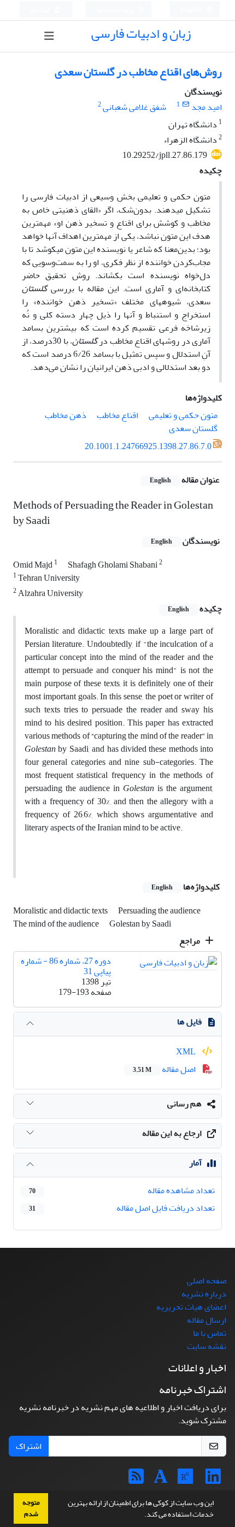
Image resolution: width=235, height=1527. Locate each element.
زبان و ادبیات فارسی (141, 33)
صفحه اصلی (206, 1280)
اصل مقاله (165, 1069)
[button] (141, 1515)
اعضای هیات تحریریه (191, 1307)
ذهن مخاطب (65, 415)
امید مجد (206, 107)
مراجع (190, 941)
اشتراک (29, 1446)
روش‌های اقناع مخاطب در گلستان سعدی (138, 71)
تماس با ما (209, 1333)
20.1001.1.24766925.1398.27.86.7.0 (148, 446)
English (191, 10)
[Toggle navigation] (49, 36)
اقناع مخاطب (117, 415)
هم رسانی (184, 1103)
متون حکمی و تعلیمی (183, 415)
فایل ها (189, 1021)
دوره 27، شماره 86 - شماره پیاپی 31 (66, 966)
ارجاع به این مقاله (172, 1133)
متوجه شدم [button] (31, 1508)
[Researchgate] (185, 1480)
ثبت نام (41, 10)
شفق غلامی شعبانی (134, 107)
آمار (195, 1162)
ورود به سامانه (115, 10)
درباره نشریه (203, 1294)
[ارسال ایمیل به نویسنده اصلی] (185, 104)
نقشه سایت (206, 1346)
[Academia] (161, 1480)
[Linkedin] (213, 1480)
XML (186, 1051)
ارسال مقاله (206, 1320)
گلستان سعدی (193, 428)
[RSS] (136, 1480)
